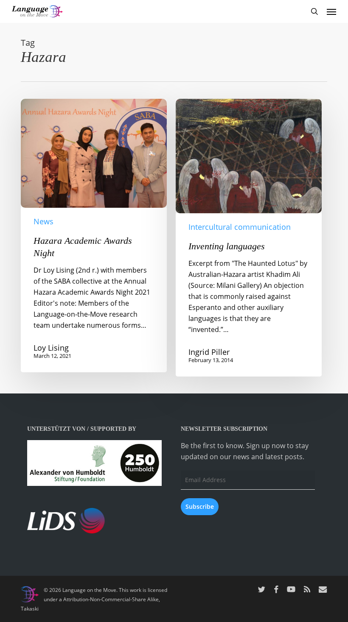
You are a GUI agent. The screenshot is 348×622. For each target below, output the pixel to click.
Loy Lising (51, 347)
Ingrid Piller (209, 352)
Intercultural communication (239, 227)
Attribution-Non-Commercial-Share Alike (111, 599)
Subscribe (199, 506)
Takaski (30, 608)
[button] (331, 11)
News (43, 221)
